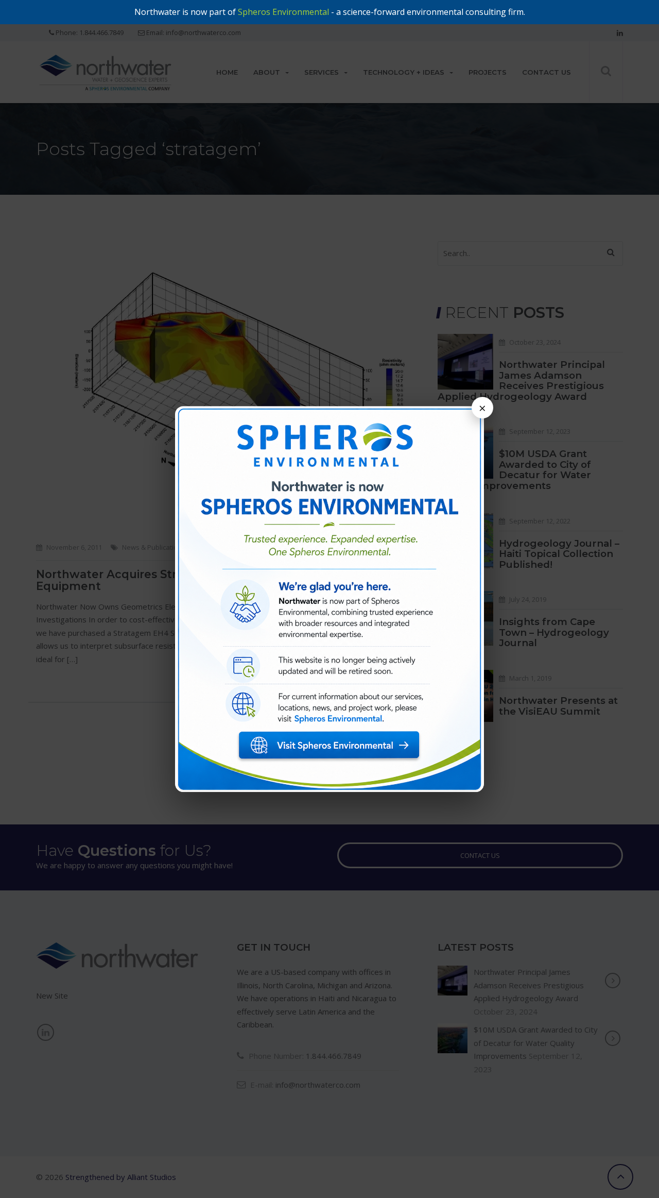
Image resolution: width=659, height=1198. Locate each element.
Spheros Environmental (283, 12)
